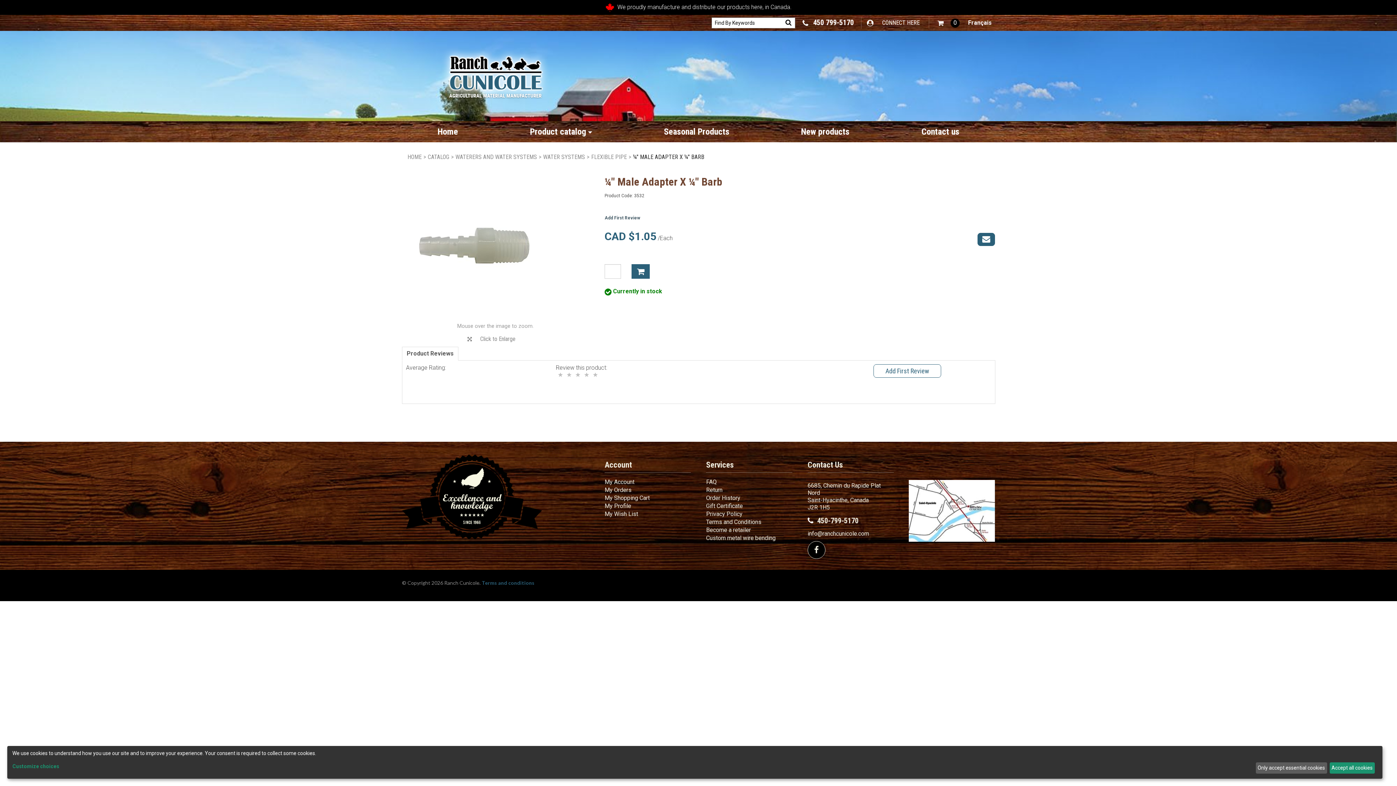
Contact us (940, 132)
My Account (619, 482)
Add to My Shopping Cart (641, 271)
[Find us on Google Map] (952, 510)
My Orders (618, 490)
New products (825, 132)
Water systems (564, 157)
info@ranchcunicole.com (838, 533)
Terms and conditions (508, 583)
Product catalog (558, 132)
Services (720, 464)
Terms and (733, 522)
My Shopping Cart (627, 498)
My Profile (618, 506)
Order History (723, 498)
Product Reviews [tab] (430, 353)
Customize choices (35, 766)
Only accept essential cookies (1291, 768)
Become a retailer (728, 530)
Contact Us (825, 464)
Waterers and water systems (496, 157)
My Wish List (621, 514)
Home (448, 132)
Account (618, 464)
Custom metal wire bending (741, 538)
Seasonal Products (696, 132)
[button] (949, 23)
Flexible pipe (609, 157)
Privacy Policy (724, 514)
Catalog (438, 157)
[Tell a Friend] (986, 239)
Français (980, 22)
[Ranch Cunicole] (495, 73)
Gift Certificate (724, 506)
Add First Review (622, 218)
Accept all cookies (1352, 768)
